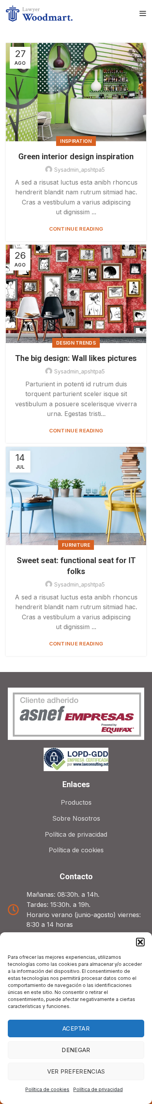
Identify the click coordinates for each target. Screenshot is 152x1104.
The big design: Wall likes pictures (76, 358)
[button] (140, 942)
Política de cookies (47, 1089)
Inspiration (76, 141)
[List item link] (76, 803)
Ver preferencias (76, 1071)
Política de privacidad (98, 1089)
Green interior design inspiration (76, 156)
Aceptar (76, 1028)
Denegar (76, 1050)
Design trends (76, 343)
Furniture (76, 545)
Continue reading (76, 228)
